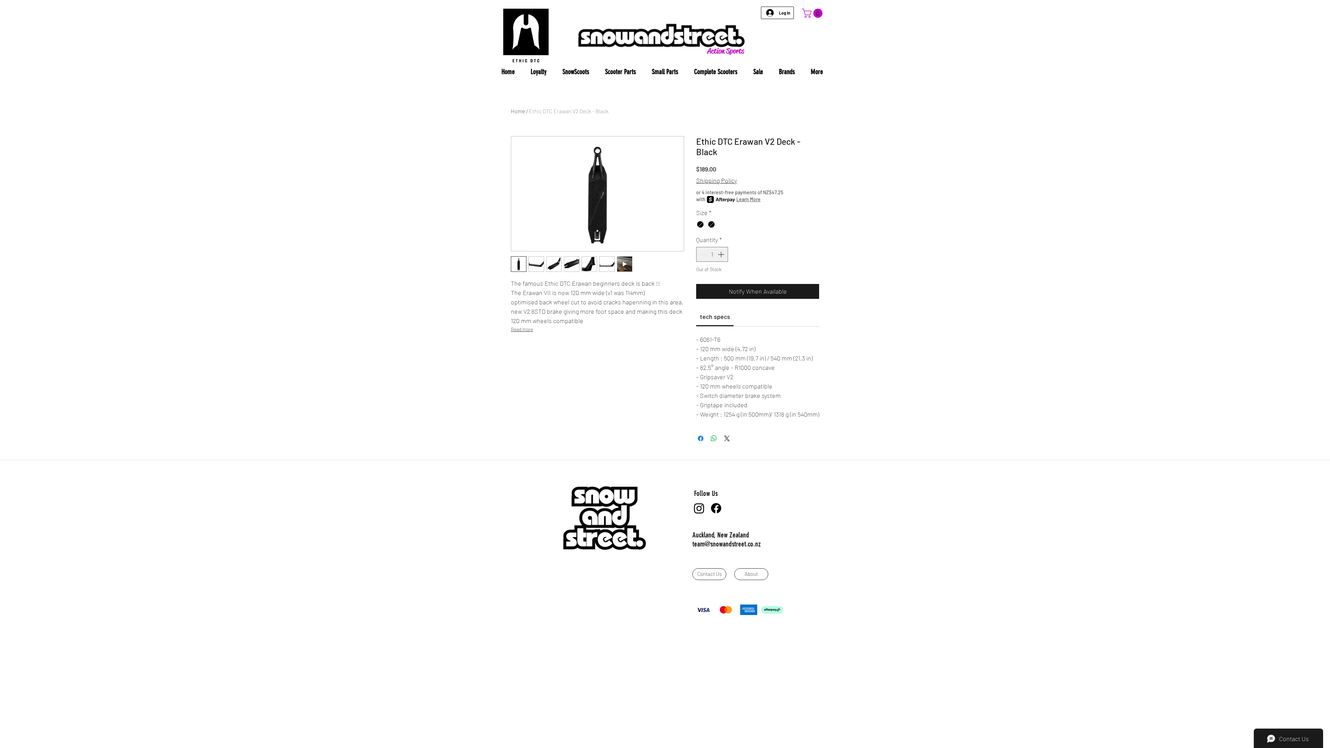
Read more (522, 329)
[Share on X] (727, 438)
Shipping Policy (716, 180)
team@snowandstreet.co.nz (726, 544)
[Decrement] (702, 254)
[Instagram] (699, 508)
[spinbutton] (712, 254)
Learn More (748, 199)
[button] (813, 13)
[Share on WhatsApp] (714, 438)
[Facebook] (716, 508)
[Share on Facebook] (701, 438)
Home (518, 111)
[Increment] (721, 254)
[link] (715, 316)
